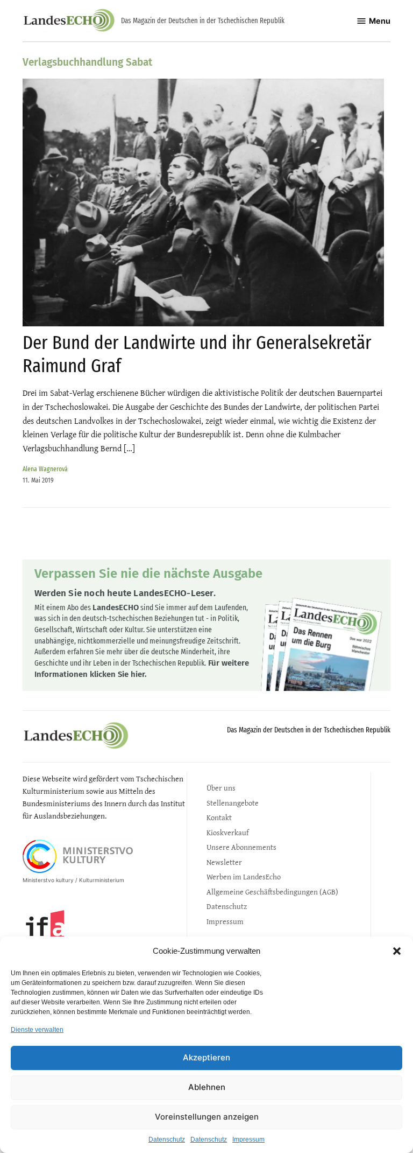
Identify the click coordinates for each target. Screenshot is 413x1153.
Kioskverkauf (227, 832)
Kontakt (219, 817)
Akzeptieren (206, 1057)
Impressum (248, 1139)
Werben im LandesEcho (243, 876)
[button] (396, 951)
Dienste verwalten (37, 1029)
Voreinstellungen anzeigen (207, 1117)
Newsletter (224, 862)
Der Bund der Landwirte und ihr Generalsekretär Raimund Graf (197, 354)
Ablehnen (206, 1087)
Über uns (221, 787)
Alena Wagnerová (45, 469)
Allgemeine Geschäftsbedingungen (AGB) (272, 891)
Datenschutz (166, 1139)
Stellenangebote (232, 802)
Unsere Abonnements (241, 846)
